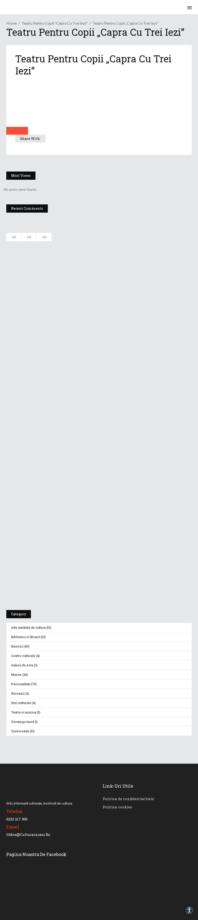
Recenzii (18, 693)
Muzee (16, 674)
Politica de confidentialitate (128, 798)
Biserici (17, 646)
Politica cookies (117, 807)
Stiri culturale (21, 703)
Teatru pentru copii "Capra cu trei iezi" (54, 23)
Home (11, 23)
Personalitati (20, 684)
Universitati (20, 731)
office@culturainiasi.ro (28, 834)
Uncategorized (22, 721)
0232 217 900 (17, 819)
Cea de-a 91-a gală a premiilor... (69, 341)
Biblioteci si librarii (25, 637)
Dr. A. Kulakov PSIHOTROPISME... (69, 317)
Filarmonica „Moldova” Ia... (64, 245)
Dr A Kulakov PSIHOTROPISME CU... (72, 293)
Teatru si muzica (23, 712)
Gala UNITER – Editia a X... (64, 269)
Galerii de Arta (22, 665)
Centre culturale (23, 656)
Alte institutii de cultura (28, 627)
